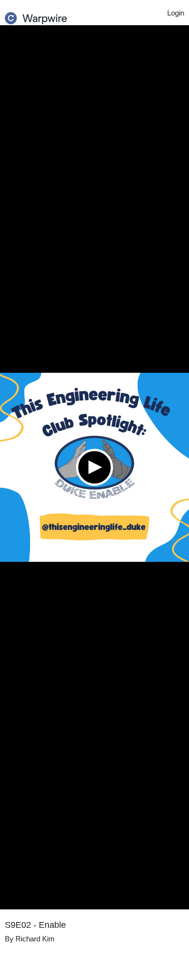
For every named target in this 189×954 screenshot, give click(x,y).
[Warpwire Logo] (36, 15)
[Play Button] (94, 467)
